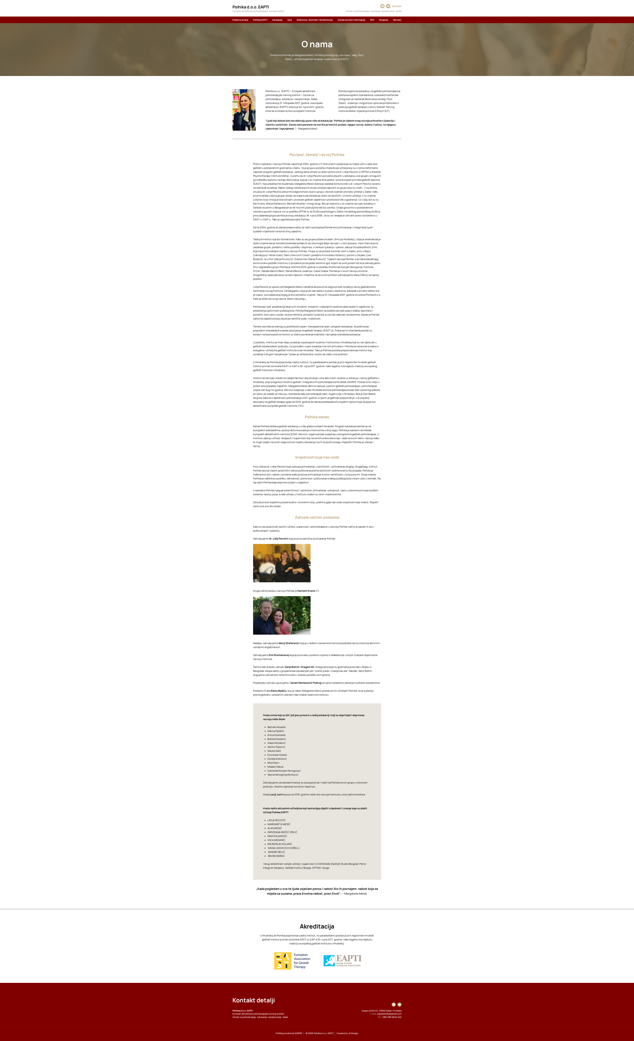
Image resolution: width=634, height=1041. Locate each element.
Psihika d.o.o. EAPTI (250, 7)
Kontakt (397, 6)
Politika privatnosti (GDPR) (289, 1033)
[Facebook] (382, 6)
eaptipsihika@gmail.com (389, 1013)
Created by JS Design (347, 1033)
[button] (260, 20)
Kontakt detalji (253, 1000)
